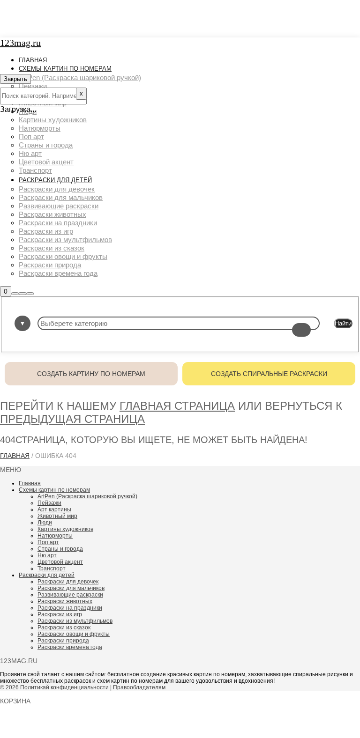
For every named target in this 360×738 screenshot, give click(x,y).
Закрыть (15, 78)
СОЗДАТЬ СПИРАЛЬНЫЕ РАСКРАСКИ (269, 373)
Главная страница (177, 405)
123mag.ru (20, 42)
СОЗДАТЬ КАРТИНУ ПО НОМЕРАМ (91, 373)
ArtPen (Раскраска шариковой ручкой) (87, 496)
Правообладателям (139, 687)
